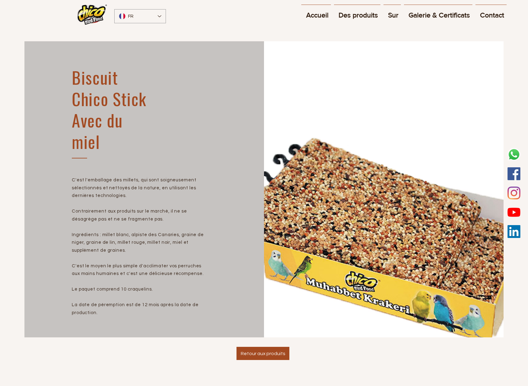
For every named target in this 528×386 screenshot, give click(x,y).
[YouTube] (514, 212)
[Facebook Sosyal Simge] (514, 173)
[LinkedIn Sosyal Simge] (514, 231)
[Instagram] (514, 193)
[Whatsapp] (514, 154)
